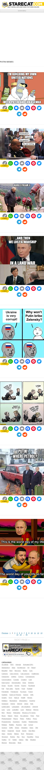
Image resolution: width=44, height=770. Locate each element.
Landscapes (6, 707)
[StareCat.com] (22, 4)
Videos (21, 740)
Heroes (29, 698)
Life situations (25, 707)
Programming (6, 722)
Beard (33, 667)
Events (17, 685)
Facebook (31, 685)
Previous (5, 633)
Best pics (18, 671)
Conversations (6, 680)
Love (22, 710)
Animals (18, 664)
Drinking (31, 683)
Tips (18, 737)
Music (4, 716)
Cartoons (5, 674)
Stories (9, 734)
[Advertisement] (22, 35)
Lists (3, 710)
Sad (25, 725)
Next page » (22, 639)
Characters (5, 676)
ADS (12, 664)
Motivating (16, 713)
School (30, 725)
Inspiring (32, 701)
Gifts (31, 695)
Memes (35, 710)
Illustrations (13, 701)
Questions (16, 722)
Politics (28, 719)
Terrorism (5, 737)
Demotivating (16, 683)
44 (27, 635)
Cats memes (14, 674)
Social (18, 731)
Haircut (16, 698)
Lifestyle (35, 707)
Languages (15, 707)
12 (38, 633)
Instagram (5, 704)
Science (4, 728)
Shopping (24, 728)
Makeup (28, 710)
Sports (24, 731)
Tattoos (16, 734)
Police (22, 719)
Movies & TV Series (29, 713)
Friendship (5, 692)
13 (41, 633)
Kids (31, 704)
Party (32, 716)
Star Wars (31, 731)
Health (23, 698)
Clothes (13, 676)
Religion (4, 725)
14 (17, 635)
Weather (33, 740)
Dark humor (6, 683)
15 (21, 635)
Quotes (24, 722)
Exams (23, 685)
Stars (3, 734)
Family (17, 689)
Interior (12, 704)
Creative (24, 680)
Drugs (4, 685)
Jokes (26, 704)
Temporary (29, 734)
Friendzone (14, 692)
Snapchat (10, 731)
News (16, 716)
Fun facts (23, 692)
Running (19, 725)
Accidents (5, 664)
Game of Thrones (15, 695)
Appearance (6, 667)
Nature (10, 716)
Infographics (23, 701)
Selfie (11, 728)
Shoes (17, 728)
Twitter (14, 740)
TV (9, 740)
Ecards (10, 685)
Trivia (37, 737)
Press (35, 719)
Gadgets (4, 695)
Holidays (4, 701)
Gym (10, 698)
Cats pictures (25, 674)
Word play (12, 743)
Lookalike (15, 710)
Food (23, 689)
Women (4, 743)
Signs (31, 728)
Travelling (30, 737)
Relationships (33, 722)
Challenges (35, 674)
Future (30, 692)
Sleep (3, 731)
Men (3, 713)
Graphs (4, 698)
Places (15, 719)
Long (8, 710)
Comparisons (30, 676)
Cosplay (16, 680)
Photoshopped (6, 719)
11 (35, 633)
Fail (3, 689)
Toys (23, 737)
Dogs (24, 683)
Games (25, 695)
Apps (13, 667)
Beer (11, 671)
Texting (12, 737)
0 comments (4, 110)
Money (9, 713)
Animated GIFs (28, 664)
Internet (19, 704)
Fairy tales (9, 689)
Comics (21, 676)
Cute (30, 680)
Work (19, 743)
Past (37, 716)
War (26, 740)
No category (24, 716)
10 (32, 633)
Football (29, 689)
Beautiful (4, 671)
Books (25, 671)
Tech (22, 734)
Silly (36, 728)
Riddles (11, 725)
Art (28, 667)
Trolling (4, 740)
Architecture (21, 667)
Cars (31, 671)
